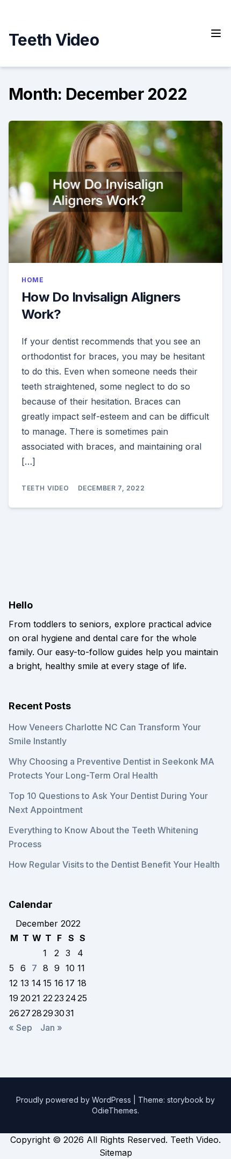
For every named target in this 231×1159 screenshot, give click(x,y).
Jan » (51, 1027)
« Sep (20, 1027)
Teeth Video (54, 39)
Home (32, 280)
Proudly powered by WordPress (74, 1099)
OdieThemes (115, 1110)
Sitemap (115, 1152)
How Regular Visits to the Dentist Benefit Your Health (114, 864)
